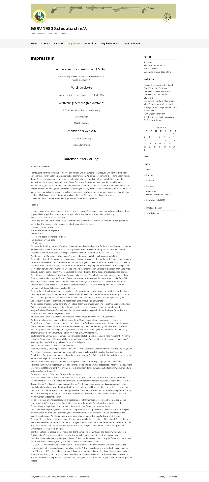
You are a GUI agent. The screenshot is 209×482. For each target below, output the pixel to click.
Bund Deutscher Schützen (155, 88)
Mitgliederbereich (110, 43)
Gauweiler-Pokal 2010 (155, 200)
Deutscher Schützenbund (155, 94)
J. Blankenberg (83, 145)
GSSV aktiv (90, 43)
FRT (176, 476)
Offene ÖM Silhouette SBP (158, 194)
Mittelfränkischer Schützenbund (158, 104)
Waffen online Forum (153, 120)
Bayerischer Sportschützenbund (158, 85)
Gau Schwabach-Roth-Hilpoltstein (159, 101)
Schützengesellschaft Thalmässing (159, 117)
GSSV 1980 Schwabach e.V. (59, 28)
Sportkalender (133, 43)
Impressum (74, 43)
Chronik (45, 43)
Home (34, 43)
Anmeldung (149, 62)
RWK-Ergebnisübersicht (154, 113)
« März (146, 156)
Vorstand (59, 43)
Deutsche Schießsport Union (157, 91)
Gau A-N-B (148, 97)
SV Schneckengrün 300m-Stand (157, 72)
